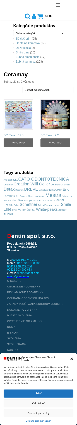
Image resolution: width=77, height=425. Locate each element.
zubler (8, 214)
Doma (11, 326)
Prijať (38, 393)
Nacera (7, 200)
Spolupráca (16, 344)
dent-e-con (57, 184)
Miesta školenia (19, 315)
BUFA (15, 180)
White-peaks (47, 209)
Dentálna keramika (28, 43)
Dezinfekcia (23, 47)
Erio (66, 189)
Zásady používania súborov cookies (35, 304)
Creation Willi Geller (32, 184)
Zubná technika (25, 61)
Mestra (53, 195)
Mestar (41, 196)
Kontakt (13, 349)
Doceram (19, 190)
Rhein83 (8, 205)
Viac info (18, 142)
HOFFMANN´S (10, 196)
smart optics (53, 205)
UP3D (14, 210)
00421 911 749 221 (24, 259)
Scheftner (28, 204)
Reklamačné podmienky (25, 292)
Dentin (67, 185)
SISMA (42, 205)
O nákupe (14, 280)
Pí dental (51, 200)
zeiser (62, 209)
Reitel (60, 200)
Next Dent (17, 200)
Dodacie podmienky (22, 309)
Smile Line (22, 52)
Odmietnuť (38, 403)
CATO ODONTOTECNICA (43, 179)
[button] (71, 359)
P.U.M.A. (43, 200)
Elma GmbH (55, 189)
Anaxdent (8, 180)
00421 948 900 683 (28, 263)
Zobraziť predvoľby (38, 413)
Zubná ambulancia (28, 56)
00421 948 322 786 (19, 266)
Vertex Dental (26, 209)
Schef (16, 205)
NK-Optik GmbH (31, 200)
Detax (9, 189)
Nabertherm (67, 196)
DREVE (31, 189)
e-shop (12, 332)
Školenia (14, 338)
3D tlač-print (23, 38)
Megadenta (33, 196)
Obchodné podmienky (23, 286)
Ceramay (8, 184)
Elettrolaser (44, 190)
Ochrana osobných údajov (38, 421)
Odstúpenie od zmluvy (24, 321)
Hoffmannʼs (22, 196)
